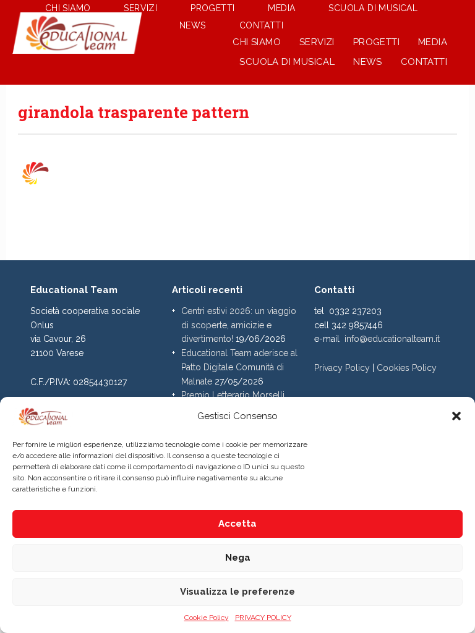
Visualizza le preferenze (237, 591)
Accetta (237, 523)
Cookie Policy (206, 617)
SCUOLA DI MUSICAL (287, 61)
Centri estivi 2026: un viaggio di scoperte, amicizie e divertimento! (238, 325)
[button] (456, 416)
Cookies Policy (407, 368)
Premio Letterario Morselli (233, 395)
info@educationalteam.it (392, 339)
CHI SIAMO (257, 42)
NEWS (367, 61)
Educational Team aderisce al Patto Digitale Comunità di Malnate (239, 367)
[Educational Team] (77, 47)
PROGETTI (376, 42)
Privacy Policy (342, 368)
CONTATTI (424, 61)
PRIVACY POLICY (263, 617)
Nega (237, 557)
